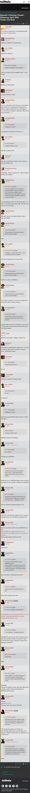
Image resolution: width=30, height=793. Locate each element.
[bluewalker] (3, 91)
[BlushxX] (3, 81)
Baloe (8, 333)
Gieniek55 (8, 27)
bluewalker (8, 90)
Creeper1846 (9, 374)
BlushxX (8, 79)
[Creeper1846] (3, 375)
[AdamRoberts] (3, 543)
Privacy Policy (9, 790)
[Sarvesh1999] (3, 404)
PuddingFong (9, 180)
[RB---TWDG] (3, 49)
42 (15, 23)
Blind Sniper (9, 601)
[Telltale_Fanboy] (3, 60)
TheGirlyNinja (9, 211)
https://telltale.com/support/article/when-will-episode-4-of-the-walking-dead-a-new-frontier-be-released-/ (14, 533)
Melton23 (8, 343)
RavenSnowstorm (10, 168)
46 (23, 23)
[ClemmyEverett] (3, 39)
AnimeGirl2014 (9, 100)
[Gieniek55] (3, 27)
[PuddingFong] (3, 181)
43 (17, 23)
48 (27, 23)
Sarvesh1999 (9, 403)
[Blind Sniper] (3, 602)
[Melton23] (3, 344)
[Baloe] (3, 333)
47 (25, 23)
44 (19, 23)
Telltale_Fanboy (10, 59)
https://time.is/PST (6, 703)
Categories (24, 8)
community (25, 781)
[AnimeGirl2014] (3, 101)
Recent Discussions (7, 774)
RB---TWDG (8, 48)
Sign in (2, 767)
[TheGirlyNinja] (3, 212)
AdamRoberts (9, 542)
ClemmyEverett (10, 38)
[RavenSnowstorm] (3, 169)
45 (21, 23)
